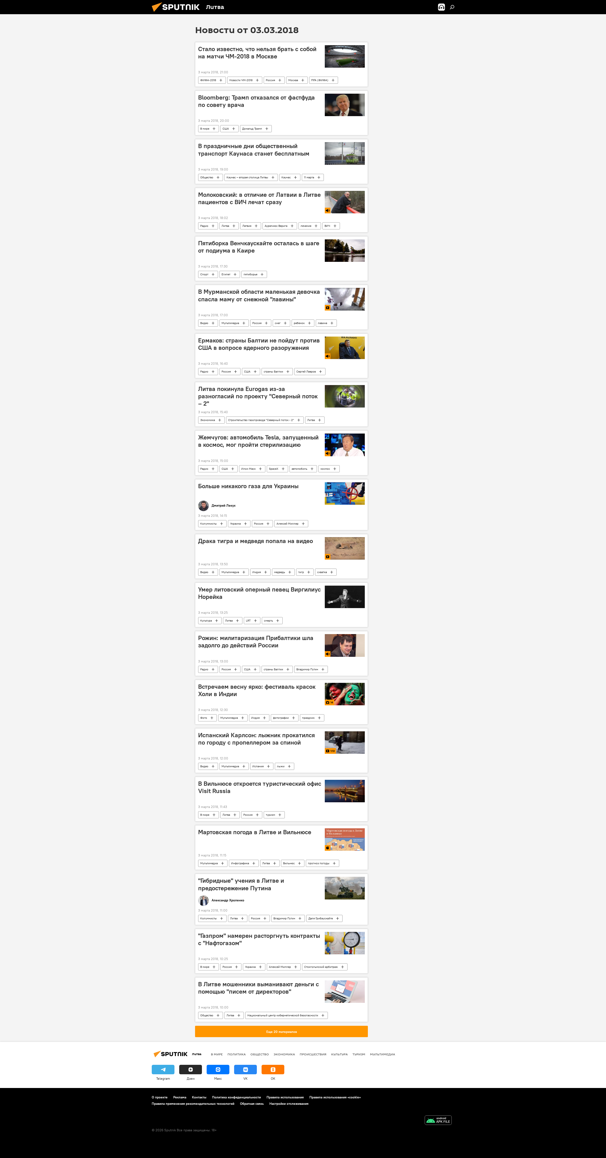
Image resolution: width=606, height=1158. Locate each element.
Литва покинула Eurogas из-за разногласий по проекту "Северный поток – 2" (258, 396)
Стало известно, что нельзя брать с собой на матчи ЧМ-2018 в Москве (257, 52)
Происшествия (313, 1054)
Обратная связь (252, 1103)
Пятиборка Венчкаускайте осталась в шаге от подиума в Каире (258, 246)
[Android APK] (438, 1120)
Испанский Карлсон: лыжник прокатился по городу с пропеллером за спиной (256, 738)
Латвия (246, 226)
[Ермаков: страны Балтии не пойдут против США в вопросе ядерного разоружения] (345, 348)
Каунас (286, 177)
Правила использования (285, 1097)
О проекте (160, 1097)
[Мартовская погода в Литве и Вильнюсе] (345, 839)
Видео (204, 323)
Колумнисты (208, 523)
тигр (301, 572)
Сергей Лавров (306, 371)
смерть (268, 620)
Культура (206, 620)
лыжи (281, 766)
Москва (293, 80)
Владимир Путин (307, 669)
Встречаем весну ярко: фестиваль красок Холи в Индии (257, 690)
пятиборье (250, 274)
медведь (279, 572)
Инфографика (240, 863)
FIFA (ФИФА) (319, 80)
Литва (225, 226)
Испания (258, 766)
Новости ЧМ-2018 (241, 80)
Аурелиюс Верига (276, 226)
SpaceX (273, 468)
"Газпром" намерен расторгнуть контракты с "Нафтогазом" (259, 939)
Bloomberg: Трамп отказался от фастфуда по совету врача (256, 101)
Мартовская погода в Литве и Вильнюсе (254, 832)
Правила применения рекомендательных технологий (193, 1103)
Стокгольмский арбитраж (321, 967)
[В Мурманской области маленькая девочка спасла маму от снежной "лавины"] (345, 299)
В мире (204, 128)
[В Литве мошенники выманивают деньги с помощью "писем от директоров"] (345, 991)
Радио (204, 226)
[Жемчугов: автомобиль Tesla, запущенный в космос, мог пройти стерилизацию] (345, 445)
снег (278, 323)
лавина (322, 323)
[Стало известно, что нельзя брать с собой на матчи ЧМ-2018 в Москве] (345, 56)
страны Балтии (273, 371)
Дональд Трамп (252, 128)
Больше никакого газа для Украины (248, 486)
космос (325, 468)
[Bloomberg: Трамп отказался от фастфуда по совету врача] (345, 105)
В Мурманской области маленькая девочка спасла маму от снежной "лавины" (259, 295)
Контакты (199, 1097)
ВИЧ (327, 226)
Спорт (204, 274)
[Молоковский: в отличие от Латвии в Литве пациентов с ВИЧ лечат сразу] (345, 202)
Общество (206, 177)
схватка (322, 572)
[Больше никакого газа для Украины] (345, 493)
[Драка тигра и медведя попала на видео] (345, 548)
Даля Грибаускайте (320, 918)
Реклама (179, 1097)
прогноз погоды (319, 863)
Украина (235, 523)
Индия (256, 572)
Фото (203, 717)
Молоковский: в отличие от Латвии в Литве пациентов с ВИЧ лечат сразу (259, 198)
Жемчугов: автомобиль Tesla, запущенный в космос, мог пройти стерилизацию (258, 441)
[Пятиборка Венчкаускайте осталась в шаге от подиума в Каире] (345, 250)
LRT (248, 620)
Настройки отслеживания (288, 1103)
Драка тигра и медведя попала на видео (255, 541)
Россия (270, 80)
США (226, 128)
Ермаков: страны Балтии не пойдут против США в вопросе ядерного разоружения (259, 344)
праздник (308, 717)
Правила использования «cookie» (335, 1097)
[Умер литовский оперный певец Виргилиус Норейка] (345, 597)
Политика (236, 1054)
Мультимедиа (230, 323)
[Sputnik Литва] (177, 13)
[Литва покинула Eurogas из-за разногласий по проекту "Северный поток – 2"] (345, 396)
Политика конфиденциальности (236, 1097)
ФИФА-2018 (208, 80)
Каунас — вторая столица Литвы (247, 177)
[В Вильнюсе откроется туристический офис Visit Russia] (345, 791)
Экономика (207, 420)
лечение (306, 226)
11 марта (309, 177)
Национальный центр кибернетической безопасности (282, 1015)
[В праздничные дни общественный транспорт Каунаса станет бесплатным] (345, 153)
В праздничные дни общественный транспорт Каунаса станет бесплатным (253, 149)
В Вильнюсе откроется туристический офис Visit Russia (259, 787)
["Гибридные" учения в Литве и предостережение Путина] (345, 888)
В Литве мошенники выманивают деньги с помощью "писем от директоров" (258, 987)
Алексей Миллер (287, 523)
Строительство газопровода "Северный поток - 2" (261, 420)
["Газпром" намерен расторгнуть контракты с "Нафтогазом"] (345, 943)
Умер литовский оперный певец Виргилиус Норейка (259, 593)
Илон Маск (248, 468)
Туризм (358, 1054)
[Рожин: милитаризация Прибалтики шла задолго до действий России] (345, 645)
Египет (226, 274)
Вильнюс (289, 863)
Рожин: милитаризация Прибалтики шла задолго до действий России (255, 641)
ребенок (299, 323)
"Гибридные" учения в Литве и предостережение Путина (241, 884)
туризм (270, 814)
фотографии (281, 717)
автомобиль (299, 468)
